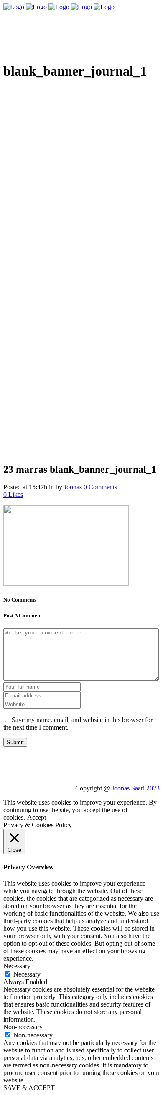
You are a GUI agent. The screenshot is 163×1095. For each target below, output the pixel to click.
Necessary (27, 974)
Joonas (73, 487)
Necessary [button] (17, 965)
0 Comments (100, 487)
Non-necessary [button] (23, 1026)
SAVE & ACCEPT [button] (29, 1087)
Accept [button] (36, 817)
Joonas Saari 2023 (136, 788)
